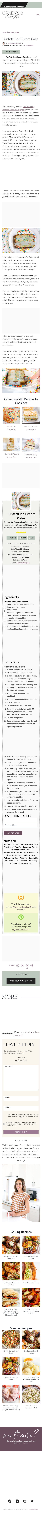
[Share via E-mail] (31, 965)
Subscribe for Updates (14, 7)
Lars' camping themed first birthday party (18, 108)
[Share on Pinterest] (27, 965)
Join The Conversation (21, 981)
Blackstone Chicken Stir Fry (11, 1284)
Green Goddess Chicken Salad (31, 1407)
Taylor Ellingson (15, 43)
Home (4, 32)
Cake (17, 32)
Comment (9, 1066)
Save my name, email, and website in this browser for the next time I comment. (23, 1115)
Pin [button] (22, 538)
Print (11, 538)
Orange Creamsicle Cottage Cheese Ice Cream (31, 1380)
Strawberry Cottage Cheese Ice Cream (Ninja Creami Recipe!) (11, 1408)
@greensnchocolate (21, 907)
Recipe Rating (22, 1058)
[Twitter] (32, 1501)
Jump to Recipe (12, 52)
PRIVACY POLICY (34, 1509)
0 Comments (29, 45)
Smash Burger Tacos (31, 1283)
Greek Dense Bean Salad (11, 1352)
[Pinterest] (25, 1501)
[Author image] (3, 43)
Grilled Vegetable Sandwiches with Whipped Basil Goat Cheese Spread (11, 1312)
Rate (32, 538)
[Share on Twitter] (22, 965)
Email (7, 1107)
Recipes (11, 32)
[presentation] (11, 1245)
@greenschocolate (20, 930)
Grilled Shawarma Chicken (31, 1257)
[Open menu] (37, 15)
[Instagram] (17, 1501)
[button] (17, 532)
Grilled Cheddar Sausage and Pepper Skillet (31, 1311)
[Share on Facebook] (17, 965)
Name (7, 1097)
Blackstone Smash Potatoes (11, 1257)
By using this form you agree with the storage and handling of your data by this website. (21, 1124)
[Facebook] (10, 1501)
